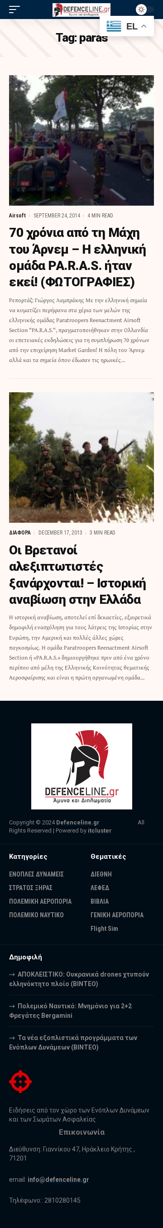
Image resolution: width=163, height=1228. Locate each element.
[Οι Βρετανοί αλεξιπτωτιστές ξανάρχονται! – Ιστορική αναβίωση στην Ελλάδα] (81, 457)
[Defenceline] (81, 9)
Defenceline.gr (78, 822)
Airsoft (17, 215)
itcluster (100, 830)
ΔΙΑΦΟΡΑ (20, 533)
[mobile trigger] (16, 9)
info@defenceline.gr (58, 1179)
